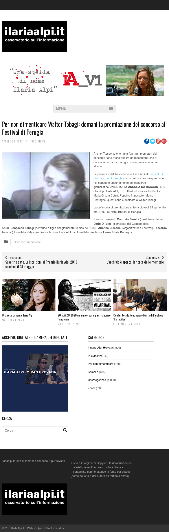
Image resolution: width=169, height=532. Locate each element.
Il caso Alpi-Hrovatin (101, 347)
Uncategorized (97, 380)
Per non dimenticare (28, 242)
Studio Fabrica (54, 528)
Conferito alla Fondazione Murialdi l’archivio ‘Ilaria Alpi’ (138, 317)
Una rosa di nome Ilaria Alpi (17, 315)
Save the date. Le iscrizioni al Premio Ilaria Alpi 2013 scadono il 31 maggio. (41, 264)
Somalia (93, 372)
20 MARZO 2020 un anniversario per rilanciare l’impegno (84, 317)
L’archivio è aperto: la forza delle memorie (135, 262)
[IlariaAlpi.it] (34, 49)
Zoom (91, 388)
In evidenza (95, 356)
